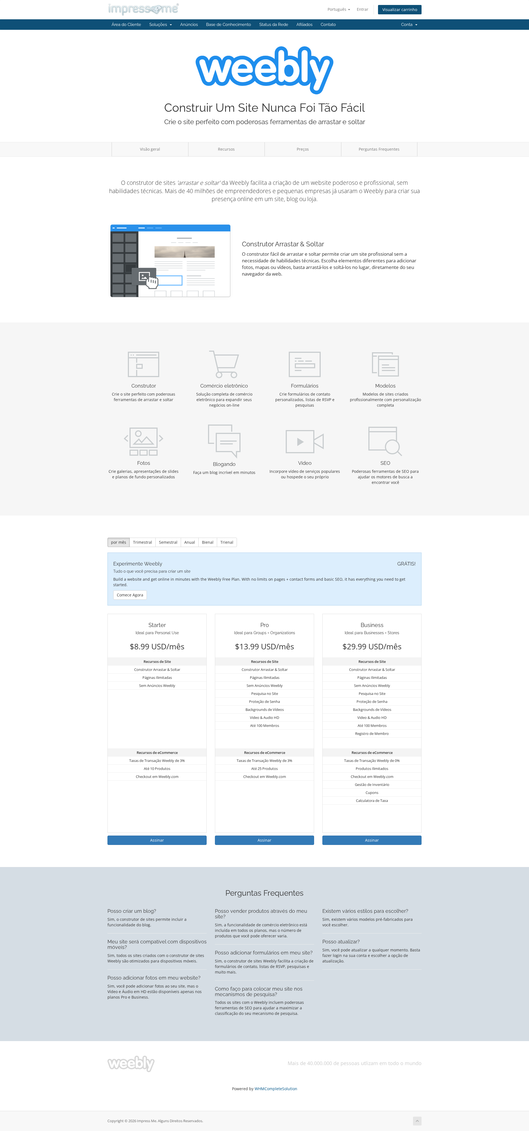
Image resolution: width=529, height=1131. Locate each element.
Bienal (208, 542)
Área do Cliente (126, 24)
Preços (303, 149)
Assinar (157, 840)
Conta (408, 24)
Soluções (159, 24)
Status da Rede (273, 24)
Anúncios (189, 24)
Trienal (226, 542)
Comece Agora (130, 594)
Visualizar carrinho (399, 9)
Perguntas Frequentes (379, 149)
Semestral (168, 542)
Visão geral (150, 149)
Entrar (362, 9)
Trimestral (142, 542)
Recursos (226, 149)
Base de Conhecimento (228, 24)
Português (337, 9)
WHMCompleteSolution (276, 1088)
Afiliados (304, 24)
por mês (118, 542)
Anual (189, 542)
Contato (328, 24)
